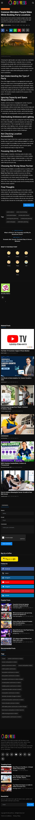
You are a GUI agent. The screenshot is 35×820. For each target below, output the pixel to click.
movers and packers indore (25, 665)
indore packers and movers (9, 669)
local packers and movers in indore (10, 693)
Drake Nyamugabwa (17, 607)
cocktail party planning (26, 218)
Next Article (16, 237)
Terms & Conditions (6, 816)
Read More (28, 205)
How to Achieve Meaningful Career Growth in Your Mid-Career (16, 493)
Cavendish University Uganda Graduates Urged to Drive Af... (21, 605)
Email (2, 517)
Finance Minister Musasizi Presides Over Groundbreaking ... (22, 622)
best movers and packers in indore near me (13, 710)
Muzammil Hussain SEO (6, 467)
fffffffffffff (4, 436)
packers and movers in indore (15, 658)
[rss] (3, 759)
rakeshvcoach (4, 496)
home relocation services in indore (10, 703)
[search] (33, 3)
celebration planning (23, 222)
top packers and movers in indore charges (12, 679)
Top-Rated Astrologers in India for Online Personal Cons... (22, 785)
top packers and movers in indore (10, 672)
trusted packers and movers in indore (11, 682)
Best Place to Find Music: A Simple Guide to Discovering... (23, 767)
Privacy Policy (16, 816)
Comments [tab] (5, 505)
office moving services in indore (10, 713)
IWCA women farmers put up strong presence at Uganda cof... (22, 613)
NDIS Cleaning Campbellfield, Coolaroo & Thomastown (13, 464)
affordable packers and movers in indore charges (14, 706)
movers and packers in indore (9, 662)
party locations (10, 212)
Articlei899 (15, 770)
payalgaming (16, 633)
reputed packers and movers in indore (11, 717)
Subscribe (30, 804)
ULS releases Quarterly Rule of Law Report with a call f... (22, 639)
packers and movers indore (9, 665)
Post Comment (7, 543)
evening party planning (12, 218)
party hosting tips (11, 222)
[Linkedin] (29, 754)
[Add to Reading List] (27, 30)
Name (2, 510)
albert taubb (4, 353)
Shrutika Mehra (5, 293)
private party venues (24, 215)
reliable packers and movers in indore (11, 686)
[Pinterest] (25, 754)
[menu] (2, 3)
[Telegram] (20, 754)
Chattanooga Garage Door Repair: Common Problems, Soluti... (14, 408)
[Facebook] (3, 754)
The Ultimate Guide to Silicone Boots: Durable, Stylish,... (21, 776)
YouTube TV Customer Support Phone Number (15, 351)
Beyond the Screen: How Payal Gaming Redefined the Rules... (23, 630)
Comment (4, 524)
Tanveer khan (16, 779)
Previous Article (18, 230)
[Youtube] (16, 754)
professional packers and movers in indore (12, 699)
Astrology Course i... (17, 788)
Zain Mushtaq (4, 438)
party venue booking (22, 212)
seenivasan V (4, 382)
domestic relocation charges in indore (11, 696)
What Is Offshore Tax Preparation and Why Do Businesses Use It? (17, 233)
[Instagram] (12, 754)
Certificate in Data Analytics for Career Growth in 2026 (16, 379)
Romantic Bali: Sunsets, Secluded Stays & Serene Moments (17, 240)
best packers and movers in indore (10, 675)
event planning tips (11, 215)
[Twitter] (7, 754)
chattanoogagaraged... (6, 411)
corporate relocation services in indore (11, 689)
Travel (3, 658)
